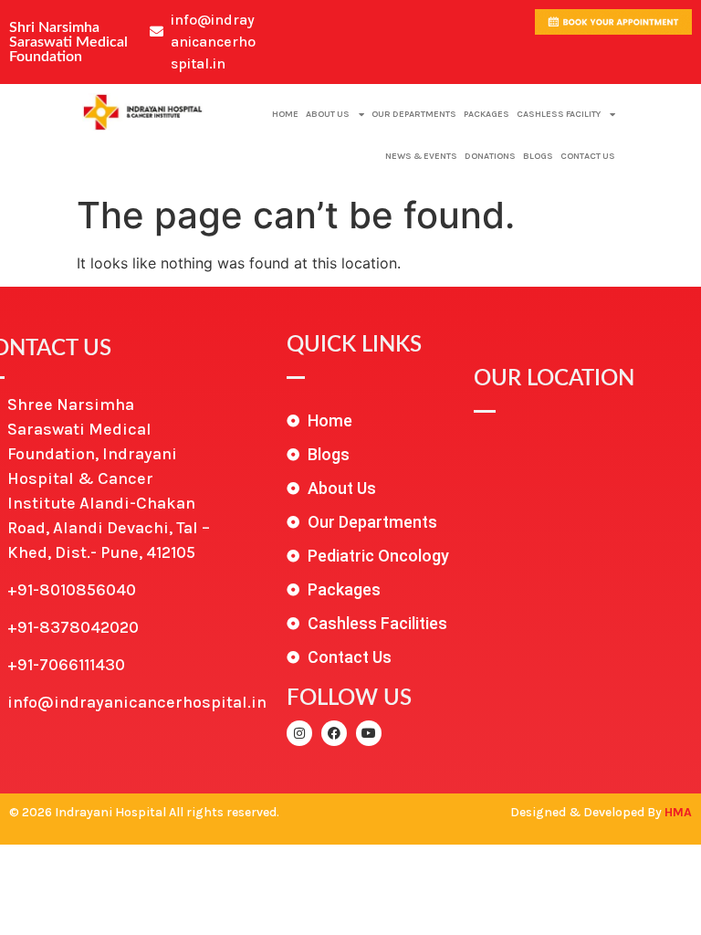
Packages (486, 114)
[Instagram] (299, 733)
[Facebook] (334, 733)
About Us (328, 114)
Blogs (538, 156)
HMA (678, 812)
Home (285, 114)
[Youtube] (369, 733)
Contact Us (587, 156)
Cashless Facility (559, 114)
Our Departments (413, 114)
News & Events (421, 156)
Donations (490, 156)
